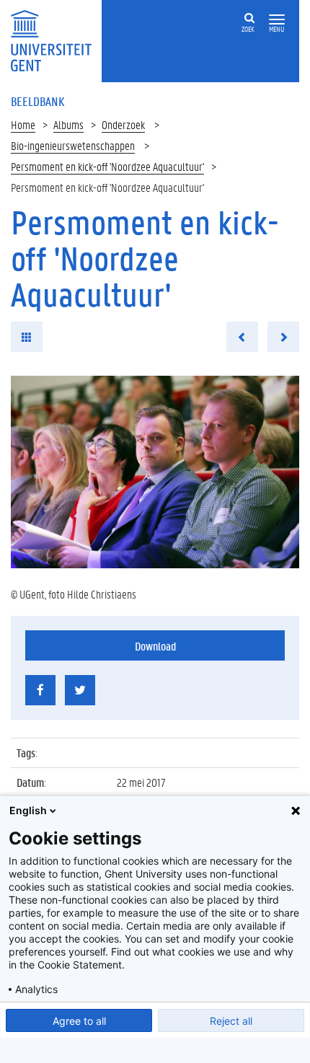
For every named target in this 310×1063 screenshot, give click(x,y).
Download (155, 645)
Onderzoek (123, 124)
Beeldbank (37, 100)
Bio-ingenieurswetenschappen (73, 145)
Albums (68, 124)
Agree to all (79, 1021)
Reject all (231, 1021)
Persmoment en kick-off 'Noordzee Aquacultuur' (107, 166)
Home (23, 124)
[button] (277, 20)
